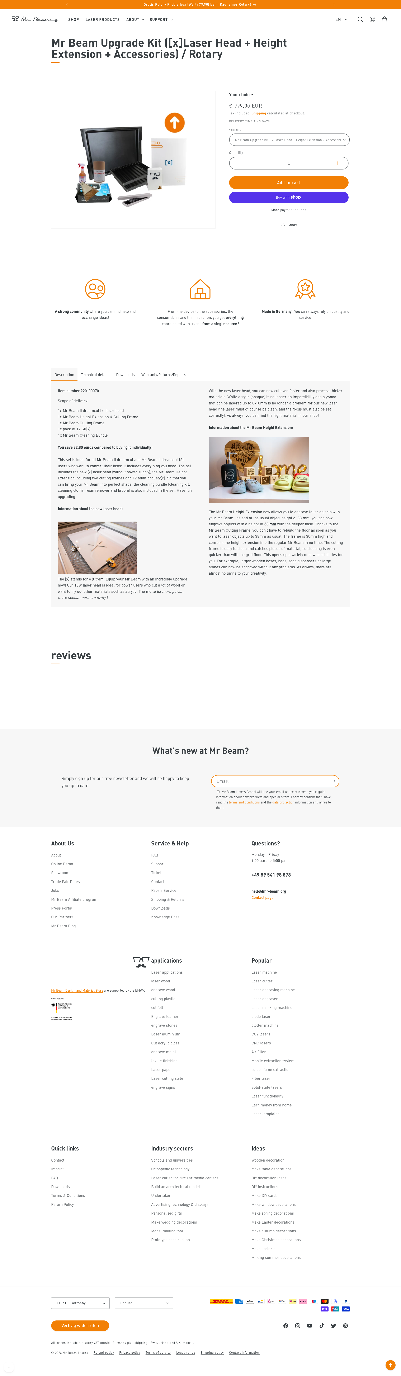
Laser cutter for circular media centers (184, 1177)
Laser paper (161, 1069)
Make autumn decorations (273, 1230)
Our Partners (62, 917)
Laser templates (265, 1113)
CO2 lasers (260, 1034)
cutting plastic (163, 998)
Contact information (244, 1352)
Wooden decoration (267, 1160)
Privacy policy (129, 1352)
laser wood (160, 980)
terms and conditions (244, 802)
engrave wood (163, 989)
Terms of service (158, 1352)
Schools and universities (172, 1160)
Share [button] (293, 224)
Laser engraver (264, 998)
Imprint (57, 1169)
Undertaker (161, 1195)
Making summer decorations (276, 1257)
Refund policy (104, 1352)
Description (64, 374)
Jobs (55, 890)
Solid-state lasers (266, 1087)
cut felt (157, 1007)
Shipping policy (212, 1352)
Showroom (60, 872)
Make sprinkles (264, 1248)
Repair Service (163, 890)
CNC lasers (261, 1042)
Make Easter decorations (272, 1222)
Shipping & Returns (167, 899)
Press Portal (61, 908)
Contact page (262, 897)
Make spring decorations (272, 1213)
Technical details (95, 374)
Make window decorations (273, 1204)
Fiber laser (260, 1078)
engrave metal (163, 1051)
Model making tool (167, 1230)
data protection (283, 802)
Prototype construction (170, 1239)
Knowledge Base (165, 917)
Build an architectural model (175, 1186)
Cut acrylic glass (165, 1042)
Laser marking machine (271, 1007)
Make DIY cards (264, 1195)
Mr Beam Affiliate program (74, 899)
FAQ (154, 855)
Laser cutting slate (167, 1078)
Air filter (258, 1051)
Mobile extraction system (272, 1060)
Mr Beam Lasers (75, 1353)
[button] (135, 19)
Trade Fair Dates (65, 881)
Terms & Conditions (68, 1195)
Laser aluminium (165, 1034)
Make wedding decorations (174, 1222)
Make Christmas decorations (276, 1239)
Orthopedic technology (170, 1169)
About (56, 855)
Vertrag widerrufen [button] (80, 1325)
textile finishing (164, 1060)
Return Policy (62, 1204)
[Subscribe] (333, 781)
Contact (157, 881)
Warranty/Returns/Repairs (163, 374)
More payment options (288, 209)
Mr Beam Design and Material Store (77, 990)
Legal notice (185, 1352)
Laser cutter (262, 980)
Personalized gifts (166, 1213)
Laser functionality (267, 1096)
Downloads (125, 374)
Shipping (259, 112)
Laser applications (167, 972)
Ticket (156, 872)
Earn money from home (271, 1104)
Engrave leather (165, 1016)
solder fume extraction (271, 1069)
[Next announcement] (334, 4)
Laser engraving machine (273, 989)
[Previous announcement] (66, 4)
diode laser (261, 1016)
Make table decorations (271, 1169)
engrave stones (164, 1025)
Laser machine (264, 972)
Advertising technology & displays (179, 1204)
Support (158, 863)
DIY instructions (264, 1186)
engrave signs (163, 1087)
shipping (141, 1343)
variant (235, 129)
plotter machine (265, 1025)
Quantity (236, 152)
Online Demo (62, 863)
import (186, 1343)
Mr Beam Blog (63, 925)
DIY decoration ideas (269, 1177)
